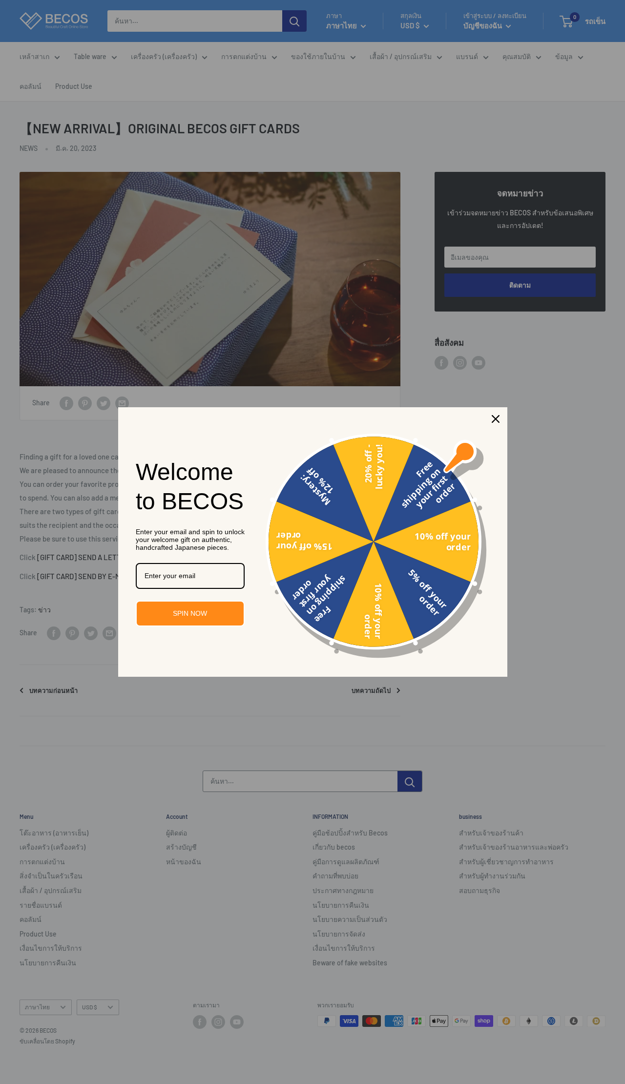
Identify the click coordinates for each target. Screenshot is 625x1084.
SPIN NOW (190, 613)
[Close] (495, 419)
